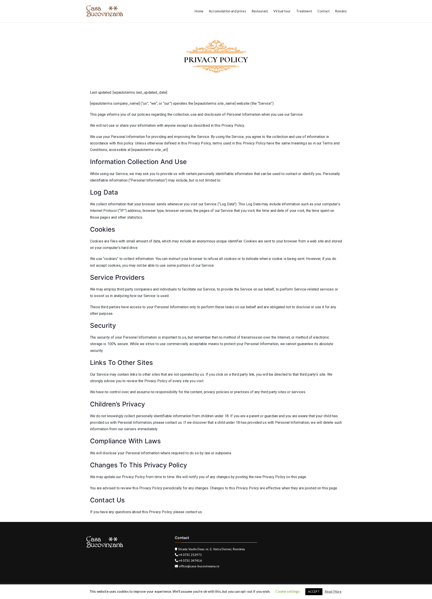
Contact (323, 11)
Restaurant (260, 11)
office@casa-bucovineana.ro (198, 566)
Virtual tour (282, 11)
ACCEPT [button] (314, 591)
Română (340, 11)
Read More (333, 591)
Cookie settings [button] (287, 591)
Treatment (304, 11)
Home (199, 11)
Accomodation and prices (227, 11)
